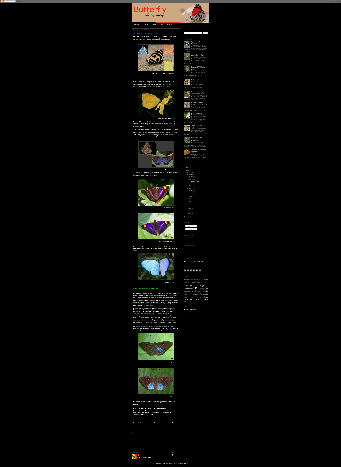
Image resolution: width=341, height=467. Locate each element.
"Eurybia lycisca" (155, 412)
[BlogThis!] (160, 408)
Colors (151, 414)
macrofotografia (198, 299)
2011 (187, 170)
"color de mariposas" (162, 410)
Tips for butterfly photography (195, 42)
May (188, 201)
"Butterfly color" (143, 410)
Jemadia (186, 296)
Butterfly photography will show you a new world (198, 54)
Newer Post (137, 423)
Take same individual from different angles (198, 150)
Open (190, 296)
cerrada (191, 297)
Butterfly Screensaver (197, 102)
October (189, 213)
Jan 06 (191, 177)
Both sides (203, 293)
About (146, 24)
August (189, 208)
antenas (185, 297)
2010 (187, 167)
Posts (188, 226)
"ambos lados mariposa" (195, 282)
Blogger (186, 463)
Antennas (191, 293)
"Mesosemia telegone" (139, 414)
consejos (204, 297)
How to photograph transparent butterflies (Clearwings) (197, 139)
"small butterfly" (197, 291)
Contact (169, 24)
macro (186, 299)
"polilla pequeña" (187, 291)
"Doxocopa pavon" (197, 279)
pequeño (186, 301)
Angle (185, 293)
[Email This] (158, 408)
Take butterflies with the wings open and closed (198, 126)
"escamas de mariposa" (144, 412)
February (190, 194)
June (189, 203)
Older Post (175, 423)
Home (156, 423)
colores (147, 414)
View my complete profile (144, 457)
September (190, 211)
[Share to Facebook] (163, 408)
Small (200, 296)
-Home (204, 291)
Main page (137, 24)
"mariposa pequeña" (201, 290)
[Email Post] (155, 408)
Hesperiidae (203, 294)
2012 (187, 216)
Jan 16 (191, 188)
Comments (189, 229)
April (188, 198)
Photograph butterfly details (199, 92)
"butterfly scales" (152, 410)
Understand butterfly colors (199, 79)
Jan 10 (191, 179)
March (189, 196)
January (189, 172)
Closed (185, 294)
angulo (204, 296)
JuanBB (142, 455)
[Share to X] (162, 408)
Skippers (195, 296)
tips (190, 301)
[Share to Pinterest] (165, 408)
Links (161, 24)
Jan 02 (191, 174)
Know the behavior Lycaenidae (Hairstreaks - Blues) (198, 67)
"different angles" (202, 288)
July (188, 206)
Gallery (154, 24)
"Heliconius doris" (195, 280)
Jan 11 (191, 186)
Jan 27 (191, 190)
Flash (196, 294)
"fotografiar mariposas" (166, 412)
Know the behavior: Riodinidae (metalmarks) (198, 113)
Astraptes (197, 293)
